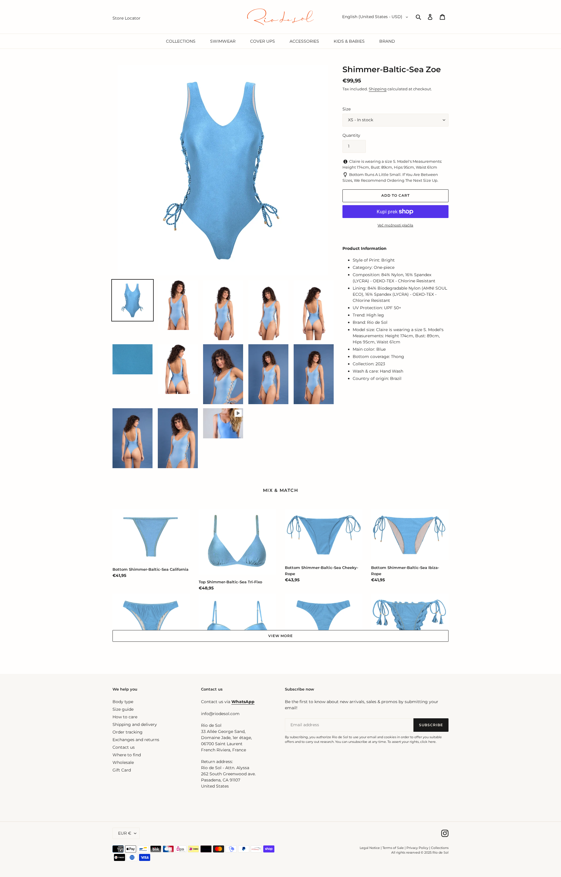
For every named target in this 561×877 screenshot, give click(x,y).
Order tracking (127, 732)
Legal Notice (370, 848)
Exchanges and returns (135, 739)
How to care (124, 716)
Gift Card (121, 770)
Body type (122, 701)
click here (428, 742)
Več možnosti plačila (395, 225)
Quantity (351, 135)
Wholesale (123, 762)
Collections (440, 848)
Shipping (378, 89)
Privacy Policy (417, 848)
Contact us (123, 747)
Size (346, 109)
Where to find (126, 754)
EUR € (124, 833)
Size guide (123, 709)
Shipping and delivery (134, 724)
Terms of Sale (393, 848)
